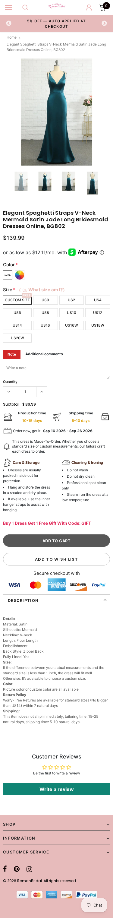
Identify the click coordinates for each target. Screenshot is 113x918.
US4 (98, 300)
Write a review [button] (56, 789)
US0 (45, 300)
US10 (71, 312)
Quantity (10, 381)
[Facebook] (5, 869)
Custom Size (17, 300)
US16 (45, 325)
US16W (71, 325)
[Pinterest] (17, 869)
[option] (56, 23)
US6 (17, 312)
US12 (97, 312)
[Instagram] (29, 869)
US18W (97, 325)
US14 (17, 325)
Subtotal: (11, 404)
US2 (71, 300)
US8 (45, 312)
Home (12, 37)
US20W (17, 338)
